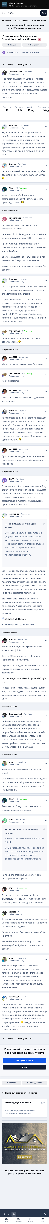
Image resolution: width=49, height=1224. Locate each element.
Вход (24, 1067)
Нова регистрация (24, 1060)
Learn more (5, 4)
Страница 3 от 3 (23, 65)
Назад (10, 65)
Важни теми (33, 52)
